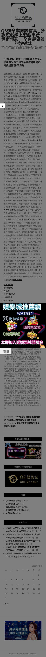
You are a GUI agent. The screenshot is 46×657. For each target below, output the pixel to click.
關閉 (6, 351)
